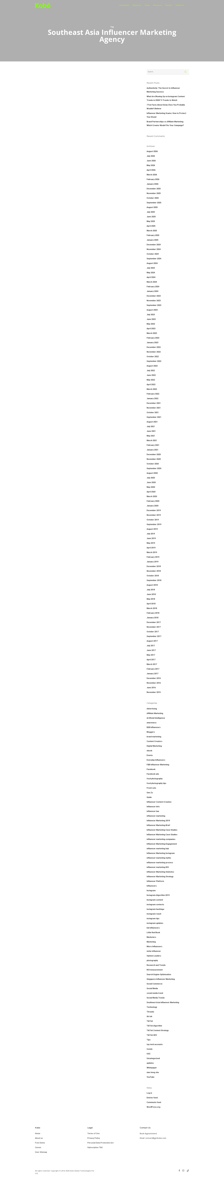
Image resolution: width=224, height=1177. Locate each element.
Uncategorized (153, 1058)
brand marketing (154, 737)
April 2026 (151, 170)
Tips (148, 1040)
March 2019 (152, 552)
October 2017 (153, 632)
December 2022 (154, 347)
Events (150, 755)
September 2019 (154, 524)
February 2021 (153, 445)
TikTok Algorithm (154, 1026)
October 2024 (153, 254)
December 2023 (154, 296)
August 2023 (152, 310)
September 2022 (154, 361)
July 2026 (151, 156)
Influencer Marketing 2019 (158, 820)
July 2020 (151, 478)
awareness (151, 723)
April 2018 (151, 604)
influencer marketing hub (158, 848)
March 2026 (152, 175)
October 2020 (153, 464)
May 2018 (151, 599)
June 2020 (151, 482)
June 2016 (151, 687)
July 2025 (151, 212)
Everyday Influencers (156, 760)
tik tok (149, 1016)
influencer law (153, 811)
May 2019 (151, 543)
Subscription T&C (95, 1147)
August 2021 (152, 422)
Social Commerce (154, 984)
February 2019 (153, 557)
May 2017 (151, 655)
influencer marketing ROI (158, 867)
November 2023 (154, 300)
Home (37, 1133)
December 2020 (154, 454)
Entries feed (152, 1098)
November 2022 (154, 352)
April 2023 (151, 328)
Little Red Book (153, 932)
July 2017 (151, 646)
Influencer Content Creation (159, 802)
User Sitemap (41, 1152)
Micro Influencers (154, 946)
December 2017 (154, 622)
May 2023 (151, 324)
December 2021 (154, 403)
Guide (149, 797)
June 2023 (151, 319)
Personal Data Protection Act (100, 1143)
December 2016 (154, 678)
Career (38, 1147)
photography (152, 960)
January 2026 (152, 184)
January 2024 (152, 291)
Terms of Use (93, 1133)
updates (150, 1063)
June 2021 (151, 431)
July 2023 (151, 314)
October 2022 (153, 356)
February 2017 (153, 669)
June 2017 (151, 650)
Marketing (151, 942)
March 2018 (152, 608)
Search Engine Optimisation (159, 974)
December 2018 (154, 566)
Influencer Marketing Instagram (161, 853)
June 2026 (151, 161)
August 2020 (152, 473)
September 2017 (154, 636)
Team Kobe (43, 141)
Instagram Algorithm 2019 (158, 895)
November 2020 (154, 459)
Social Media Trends (156, 998)
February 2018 (153, 613)
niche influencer (154, 951)
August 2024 (152, 263)
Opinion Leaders (154, 956)
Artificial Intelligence (156, 718)
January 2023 (152, 342)
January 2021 (152, 450)
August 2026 (152, 151)
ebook (149, 751)
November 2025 (154, 193)
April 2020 (151, 492)
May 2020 (151, 487)
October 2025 (153, 198)
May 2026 (151, 165)
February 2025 (153, 235)
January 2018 (152, 618)
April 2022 (151, 384)
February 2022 (153, 394)
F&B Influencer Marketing (158, 765)
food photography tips (156, 783)
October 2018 (153, 576)
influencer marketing (156, 816)
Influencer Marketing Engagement (162, 844)
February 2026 (153, 179)
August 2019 (152, 529)
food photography (155, 779)
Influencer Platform (155, 881)
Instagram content (155, 900)
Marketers (151, 937)
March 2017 (152, 664)
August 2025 (152, 207)
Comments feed (154, 1102)
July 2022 (151, 370)
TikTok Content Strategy (158, 1030)
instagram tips (153, 918)
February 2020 (153, 501)
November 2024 (154, 249)
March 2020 (152, 496)
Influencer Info (153, 806)
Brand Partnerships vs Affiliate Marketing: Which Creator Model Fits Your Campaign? (165, 123)
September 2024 (154, 259)
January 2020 (152, 506)
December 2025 (154, 189)
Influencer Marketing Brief (158, 825)
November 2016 (154, 683)
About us (39, 1138)
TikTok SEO (152, 1035)
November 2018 (154, 571)
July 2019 (151, 534)
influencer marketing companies (161, 839)
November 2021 (154, 408)
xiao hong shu (153, 1072)
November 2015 (154, 692)
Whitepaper (152, 1068)
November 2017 (154, 627)
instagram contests (155, 904)
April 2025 (151, 226)
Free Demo (40, 1143)
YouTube (150, 1077)
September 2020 (154, 468)
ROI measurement (155, 970)
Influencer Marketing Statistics (160, 872)
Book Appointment (149, 1133)
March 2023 (152, 333)
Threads (150, 1012)
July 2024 (151, 268)
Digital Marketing (154, 746)
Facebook (151, 769)
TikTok (150, 1021)
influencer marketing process (160, 862)
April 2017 (151, 659)
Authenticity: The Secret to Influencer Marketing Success (163, 90)
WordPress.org (153, 1107)
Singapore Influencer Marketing (161, 979)
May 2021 (151, 436)
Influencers (152, 886)
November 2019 (154, 515)
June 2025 (151, 217)
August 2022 (152, 366)
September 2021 (154, 417)
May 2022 (151, 380)
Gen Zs (150, 793)
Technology (152, 1007)
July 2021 (151, 426)
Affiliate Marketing (155, 713)
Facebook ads (153, 774)
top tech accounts (155, 1044)
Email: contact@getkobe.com (153, 1138)
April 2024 (151, 277)
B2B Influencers (154, 727)
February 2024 (153, 286)
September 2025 (154, 203)
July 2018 (151, 590)
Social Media (152, 988)
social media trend (155, 993)
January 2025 (152, 240)
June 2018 (151, 594)
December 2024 (154, 245)
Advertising (152, 709)
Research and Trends (156, 965)
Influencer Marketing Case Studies (162, 830)
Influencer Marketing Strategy (43, 145)
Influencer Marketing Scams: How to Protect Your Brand (166, 115)
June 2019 (151, 538)
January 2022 (152, 398)
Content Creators (154, 741)
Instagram (151, 890)
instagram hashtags (155, 909)
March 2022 (152, 389)
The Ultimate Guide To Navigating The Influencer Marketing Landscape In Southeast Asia (91, 140)
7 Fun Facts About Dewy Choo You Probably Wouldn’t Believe (166, 107)
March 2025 (152, 231)
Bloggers (151, 732)
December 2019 (154, 510)
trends (149, 1049)
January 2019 (152, 562)
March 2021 (152, 440)
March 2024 (152, 282)
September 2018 (154, 580)
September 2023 (154, 305)
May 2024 (151, 272)
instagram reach (154, 914)
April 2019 (151, 548)
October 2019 (153, 520)
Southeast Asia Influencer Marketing (43, 152)
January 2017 (152, 673)
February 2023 (153, 338)
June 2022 (151, 375)
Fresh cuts (151, 788)
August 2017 (152, 641)
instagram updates (155, 923)
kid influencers (153, 928)
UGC (148, 1054)
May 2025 (151, 221)
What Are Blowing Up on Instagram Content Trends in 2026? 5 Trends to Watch (166, 98)
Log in (149, 1093)
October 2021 (153, 412)
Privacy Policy (93, 1138)
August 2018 (152, 585)
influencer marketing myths (159, 858)
